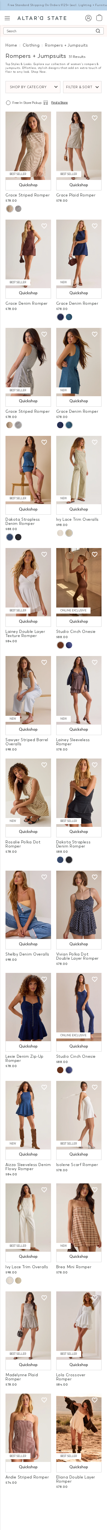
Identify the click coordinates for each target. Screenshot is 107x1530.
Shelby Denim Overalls (27, 954)
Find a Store (59, 102)
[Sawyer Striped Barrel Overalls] (28, 690)
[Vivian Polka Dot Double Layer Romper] (79, 905)
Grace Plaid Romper (76, 195)
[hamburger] (7, 17)
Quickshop (28, 185)
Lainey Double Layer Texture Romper (25, 633)
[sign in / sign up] (88, 18)
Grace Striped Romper (27, 195)
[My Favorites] (44, 118)
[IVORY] (60, 533)
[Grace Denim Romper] (28, 254)
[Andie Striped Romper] (28, 1428)
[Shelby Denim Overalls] (28, 905)
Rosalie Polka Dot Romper (22, 844)
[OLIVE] (69, 533)
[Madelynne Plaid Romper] (28, 1325)
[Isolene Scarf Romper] (79, 1115)
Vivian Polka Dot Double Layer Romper (77, 956)
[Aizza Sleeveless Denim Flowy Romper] (28, 1115)
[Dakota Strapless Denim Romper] (28, 470)
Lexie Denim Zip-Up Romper (24, 1058)
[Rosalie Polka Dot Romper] (28, 793)
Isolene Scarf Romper (77, 1164)
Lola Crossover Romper (71, 1377)
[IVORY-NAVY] (18, 209)
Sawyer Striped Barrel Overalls (26, 742)
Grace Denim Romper (26, 303)
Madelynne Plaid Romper (21, 1377)
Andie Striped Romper (27, 1477)
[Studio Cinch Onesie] (79, 582)
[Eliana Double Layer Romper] (79, 1428)
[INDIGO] (60, 317)
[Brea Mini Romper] (79, 1217)
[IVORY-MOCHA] (9, 209)
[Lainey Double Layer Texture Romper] (28, 582)
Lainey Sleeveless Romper (73, 742)
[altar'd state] (41, 17)
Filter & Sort (79, 87)
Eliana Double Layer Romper (75, 1479)
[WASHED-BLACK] (18, 537)
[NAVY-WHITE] (69, 645)
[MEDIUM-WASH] (69, 317)
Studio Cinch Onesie (76, 631)
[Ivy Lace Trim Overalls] (79, 470)
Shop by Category (28, 87)
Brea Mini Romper (74, 1267)
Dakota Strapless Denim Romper (22, 521)
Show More (53, 1502)
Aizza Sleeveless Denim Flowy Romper (28, 1166)
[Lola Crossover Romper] (79, 1325)
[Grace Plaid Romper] (79, 146)
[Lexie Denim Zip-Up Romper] (28, 1007)
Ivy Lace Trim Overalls (77, 519)
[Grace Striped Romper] (28, 146)
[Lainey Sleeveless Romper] (79, 690)
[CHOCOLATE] (60, 645)
